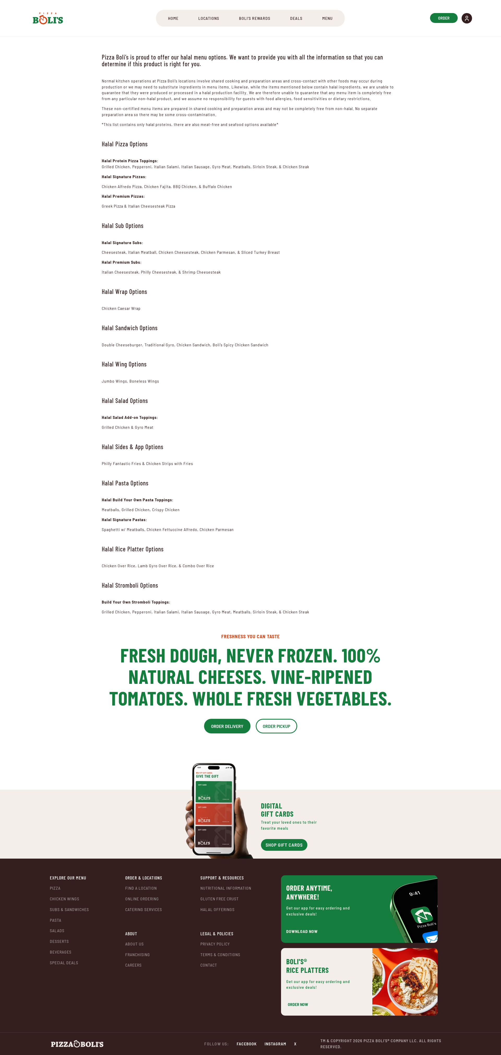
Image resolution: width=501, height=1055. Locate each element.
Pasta (55, 920)
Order (444, 17)
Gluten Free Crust (219, 898)
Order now (298, 1004)
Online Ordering (142, 899)
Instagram (275, 1043)
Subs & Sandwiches (69, 909)
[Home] (48, 18)
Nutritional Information (225, 887)
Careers (133, 964)
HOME (173, 18)
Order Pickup (276, 726)
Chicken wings (64, 898)
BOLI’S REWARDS (254, 18)
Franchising (137, 954)
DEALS (296, 18)
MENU (327, 18)
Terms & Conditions (220, 954)
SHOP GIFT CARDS (284, 845)
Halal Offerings (217, 909)
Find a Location (141, 887)
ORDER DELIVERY (227, 726)
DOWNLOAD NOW (302, 931)
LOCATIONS (208, 18)
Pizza (55, 887)
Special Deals (64, 962)
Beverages (60, 951)
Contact (208, 964)
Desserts (59, 941)
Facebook (247, 1043)
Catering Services (143, 909)
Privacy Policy (215, 943)
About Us (134, 943)
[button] (467, 18)
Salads (57, 930)
